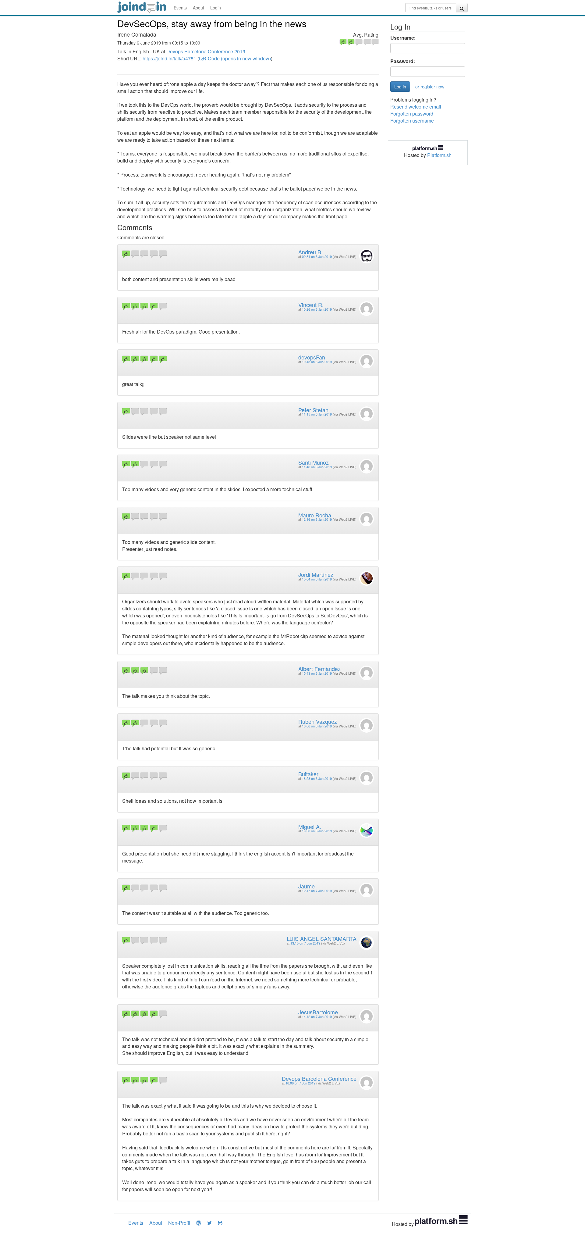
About (198, 8)
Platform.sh (439, 155)
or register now (429, 87)
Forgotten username (412, 120)
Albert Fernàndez (319, 669)
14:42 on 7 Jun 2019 (317, 1016)
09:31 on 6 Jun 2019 (317, 256)
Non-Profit (179, 1222)
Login (215, 8)
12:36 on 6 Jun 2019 (317, 519)
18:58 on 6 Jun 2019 (317, 778)
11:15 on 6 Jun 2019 (317, 414)
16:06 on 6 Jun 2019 (317, 726)
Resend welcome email (415, 106)
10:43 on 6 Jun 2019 (317, 361)
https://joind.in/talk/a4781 (169, 58)
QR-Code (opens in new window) (235, 58)
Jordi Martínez (315, 574)
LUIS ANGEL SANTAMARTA (321, 938)
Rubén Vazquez (317, 721)
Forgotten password (411, 113)
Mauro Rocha (314, 515)
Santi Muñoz (313, 462)
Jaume (306, 886)
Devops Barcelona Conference (319, 1078)
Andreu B (309, 252)
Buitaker (308, 774)
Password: (402, 61)
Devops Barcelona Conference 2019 (205, 51)
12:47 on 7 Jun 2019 (317, 890)
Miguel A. (309, 826)
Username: (403, 37)
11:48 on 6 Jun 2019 (317, 467)
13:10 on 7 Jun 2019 (305, 943)
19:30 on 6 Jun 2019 (317, 831)
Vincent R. (311, 305)
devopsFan (311, 357)
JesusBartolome (318, 1012)
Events (180, 8)
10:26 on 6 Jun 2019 (317, 309)
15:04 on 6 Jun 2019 (317, 579)
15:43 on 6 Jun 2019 (317, 673)
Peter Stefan (313, 410)
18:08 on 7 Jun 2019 (300, 1083)
